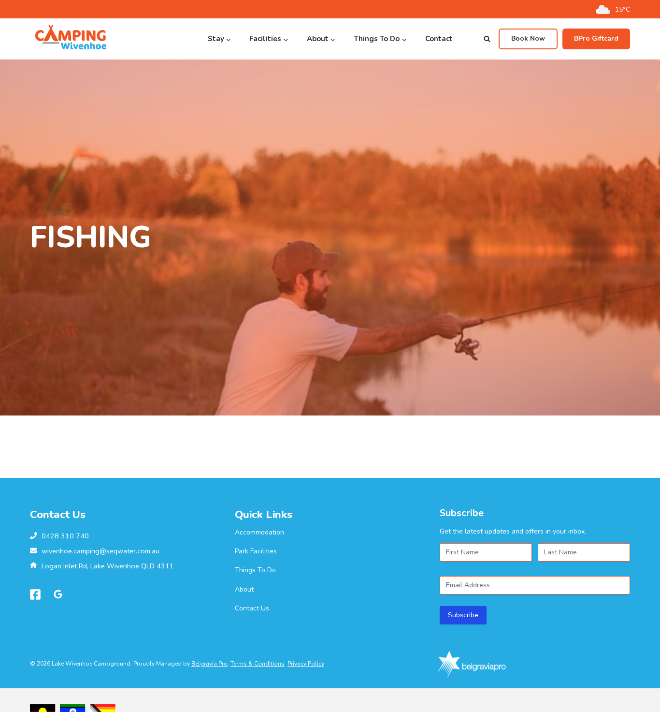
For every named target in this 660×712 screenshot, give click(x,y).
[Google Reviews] (58, 594)
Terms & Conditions (257, 664)
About (244, 589)
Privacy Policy (305, 664)
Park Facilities (256, 551)
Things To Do (255, 570)
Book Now (528, 38)
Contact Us (252, 608)
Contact (439, 39)
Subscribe (463, 615)
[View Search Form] (487, 39)
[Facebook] (35, 594)
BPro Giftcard (596, 38)
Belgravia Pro (209, 664)
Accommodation (259, 532)
